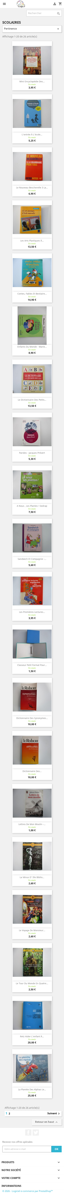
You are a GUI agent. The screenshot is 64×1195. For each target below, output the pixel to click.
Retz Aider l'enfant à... (32, 1036)
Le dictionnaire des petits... (32, 399)
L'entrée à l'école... (32, 134)
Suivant (54, 1113)
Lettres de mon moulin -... (32, 824)
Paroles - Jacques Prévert (32, 452)
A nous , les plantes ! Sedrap (32, 505)
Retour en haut (46, 1122)
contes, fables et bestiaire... (32, 293)
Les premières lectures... (32, 611)
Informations (11, 1186)
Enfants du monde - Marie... (32, 346)
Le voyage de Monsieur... (32, 930)
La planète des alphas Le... (32, 1089)
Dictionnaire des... (32, 771)
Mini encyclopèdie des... (32, 81)
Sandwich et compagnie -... (32, 558)
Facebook (28, 1132)
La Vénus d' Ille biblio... (32, 877)
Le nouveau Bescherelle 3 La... (32, 187)
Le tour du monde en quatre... (32, 983)
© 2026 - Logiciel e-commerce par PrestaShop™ (27, 1191)
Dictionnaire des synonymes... (32, 718)
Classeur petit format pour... (32, 665)
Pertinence (32, 29)
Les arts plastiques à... (32, 240)
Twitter (36, 1132)
